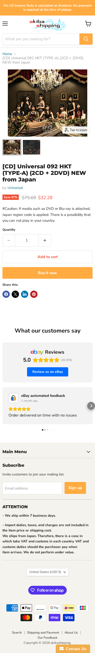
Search (17, 632)
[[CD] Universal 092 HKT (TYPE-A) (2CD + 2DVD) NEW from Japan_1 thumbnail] (12, 147)
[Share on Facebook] (6, 294)
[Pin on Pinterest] (34, 294)
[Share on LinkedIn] (24, 294)
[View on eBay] (13, 398)
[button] (4, 406)
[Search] (86, 39)
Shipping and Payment (43, 632)
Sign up (75, 487)
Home (7, 54)
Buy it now (47, 273)
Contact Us (75, 649)
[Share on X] (15, 294)
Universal (15, 187)
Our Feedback (47, 638)
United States (45, 572)
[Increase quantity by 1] (45, 240)
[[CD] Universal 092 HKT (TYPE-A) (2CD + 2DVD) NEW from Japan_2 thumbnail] (31, 147)
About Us (71, 632)
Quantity (8, 230)
